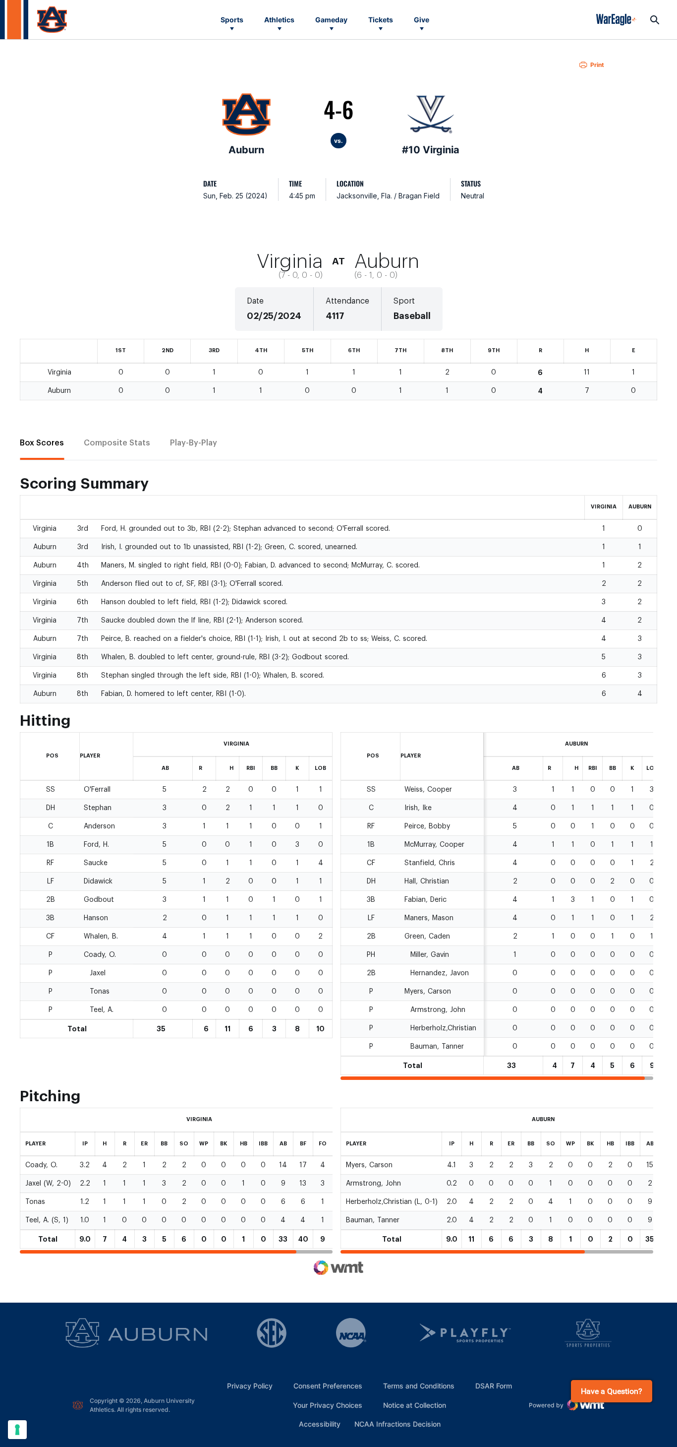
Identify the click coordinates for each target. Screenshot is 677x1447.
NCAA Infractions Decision (397, 1423)
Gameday (331, 19)
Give (421, 19)
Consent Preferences (327, 1386)
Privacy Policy (250, 1386)
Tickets (380, 19)
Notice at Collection (414, 1405)
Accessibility (319, 1423)
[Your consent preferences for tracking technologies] (17, 1429)
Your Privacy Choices (327, 1405)
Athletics (279, 19)
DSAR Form (493, 1386)
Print (597, 64)
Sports (232, 19)
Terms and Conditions (418, 1386)
